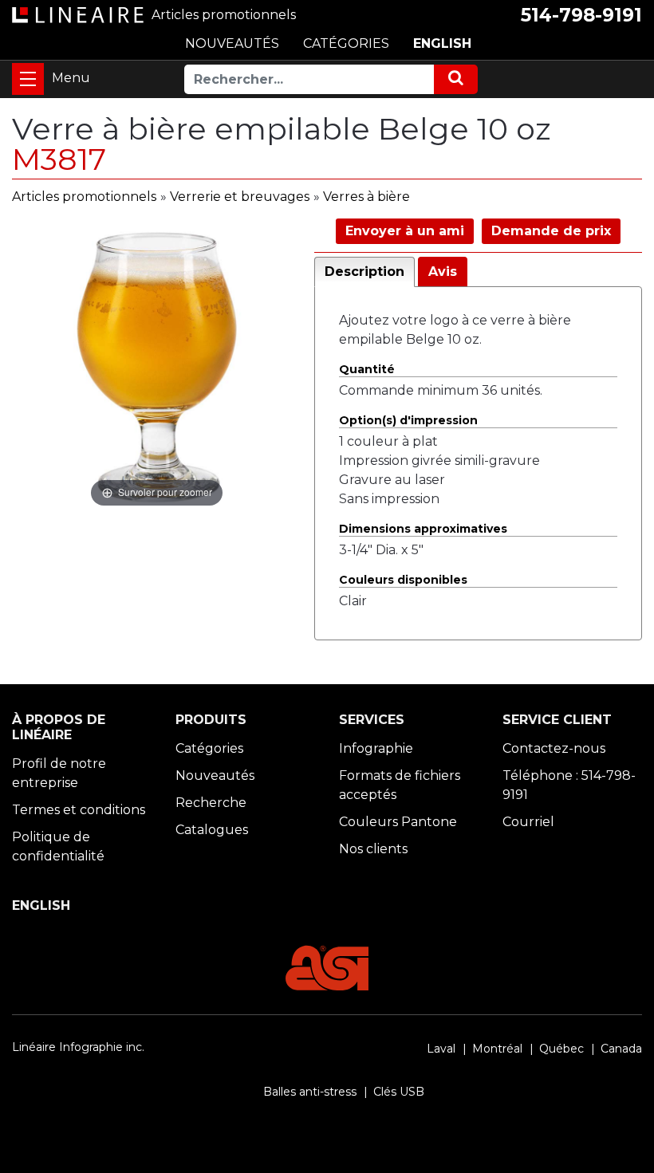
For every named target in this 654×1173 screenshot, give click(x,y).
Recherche (210, 802)
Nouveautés (214, 775)
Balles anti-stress (310, 1091)
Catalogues (211, 829)
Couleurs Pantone (398, 821)
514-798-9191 (581, 15)
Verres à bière (366, 196)
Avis (442, 271)
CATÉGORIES (346, 43)
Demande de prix (551, 230)
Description (364, 271)
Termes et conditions (78, 809)
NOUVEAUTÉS (232, 43)
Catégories (209, 748)
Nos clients (373, 848)
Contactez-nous (553, 748)
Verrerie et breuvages (239, 196)
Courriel (528, 821)
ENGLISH (442, 43)
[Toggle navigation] (28, 79)
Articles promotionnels (84, 196)
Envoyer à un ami (404, 230)
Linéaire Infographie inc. (78, 1047)
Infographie (376, 748)
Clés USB (398, 1091)
